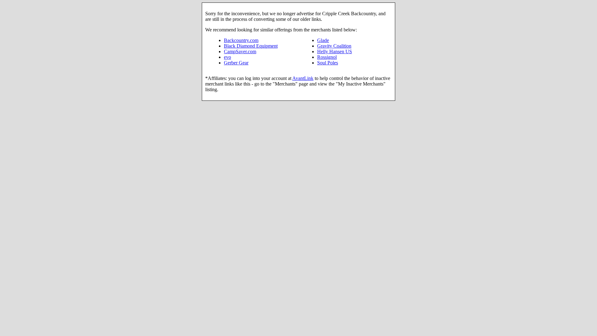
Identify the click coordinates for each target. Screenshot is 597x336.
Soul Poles (327, 62)
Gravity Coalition (334, 46)
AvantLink (302, 78)
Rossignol (327, 57)
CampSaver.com (240, 51)
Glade (323, 40)
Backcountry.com (241, 40)
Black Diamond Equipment (251, 46)
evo (227, 57)
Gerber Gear (236, 62)
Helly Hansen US (334, 51)
